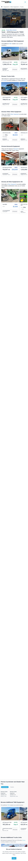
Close (14, 858)
